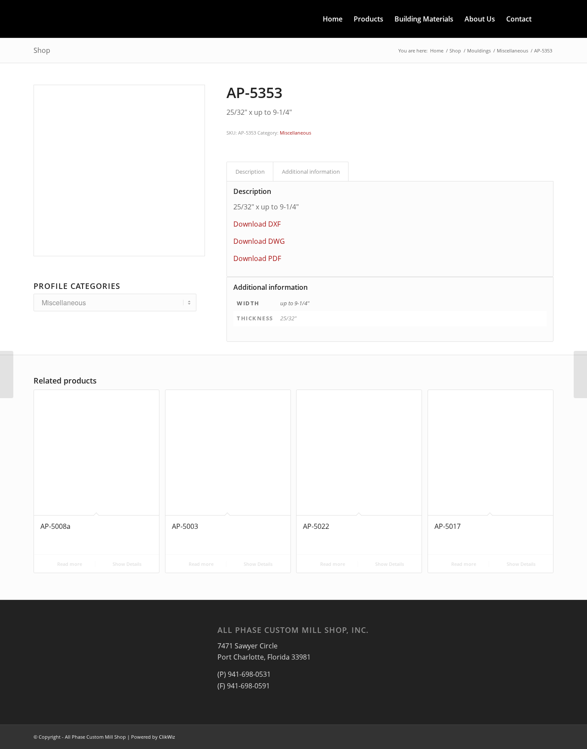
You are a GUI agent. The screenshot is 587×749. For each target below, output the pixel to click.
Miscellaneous (295, 132)
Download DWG (259, 241)
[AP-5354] (580, 374)
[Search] (545, 19)
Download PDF (257, 258)
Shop (42, 50)
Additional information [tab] (311, 171)
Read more (69, 564)
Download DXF (257, 224)
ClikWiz (167, 737)
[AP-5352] (6, 374)
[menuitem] (332, 19)
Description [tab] (250, 171)
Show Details (126, 564)
